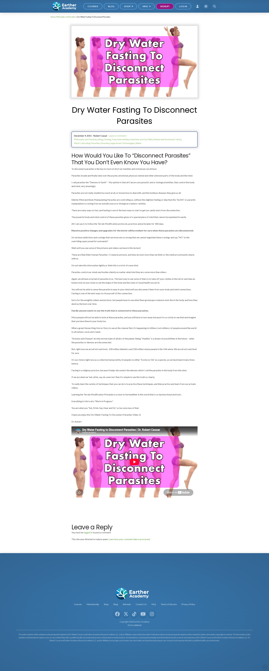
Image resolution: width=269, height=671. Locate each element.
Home (52, 17)
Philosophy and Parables (66, 17)
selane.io (138, 625)
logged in (88, 532)
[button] (197, 6)
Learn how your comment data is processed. (129, 539)
